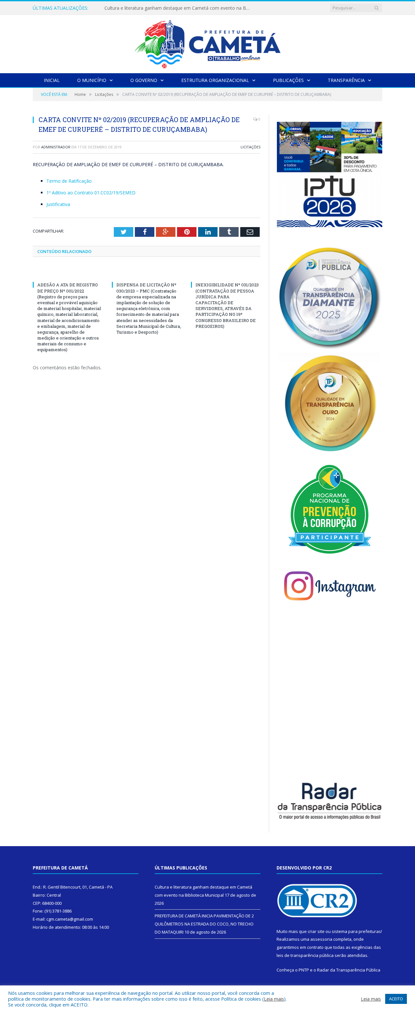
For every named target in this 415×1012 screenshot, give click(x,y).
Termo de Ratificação (69, 181)
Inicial (52, 80)
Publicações (288, 80)
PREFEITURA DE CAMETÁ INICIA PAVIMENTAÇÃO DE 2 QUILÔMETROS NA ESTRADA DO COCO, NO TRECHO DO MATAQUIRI (179, 8)
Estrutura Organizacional (215, 80)
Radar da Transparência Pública (348, 970)
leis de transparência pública (305, 955)
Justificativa (58, 204)
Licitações (250, 146)
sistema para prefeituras (356, 931)
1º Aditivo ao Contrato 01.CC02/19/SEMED (91, 193)
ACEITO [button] (396, 999)
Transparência (346, 80)
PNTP (304, 970)
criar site (316, 931)
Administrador (55, 146)
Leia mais (274, 999)
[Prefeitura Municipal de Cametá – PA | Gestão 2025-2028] (207, 42)
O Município (91, 80)
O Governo (143, 80)
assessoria (321, 939)
